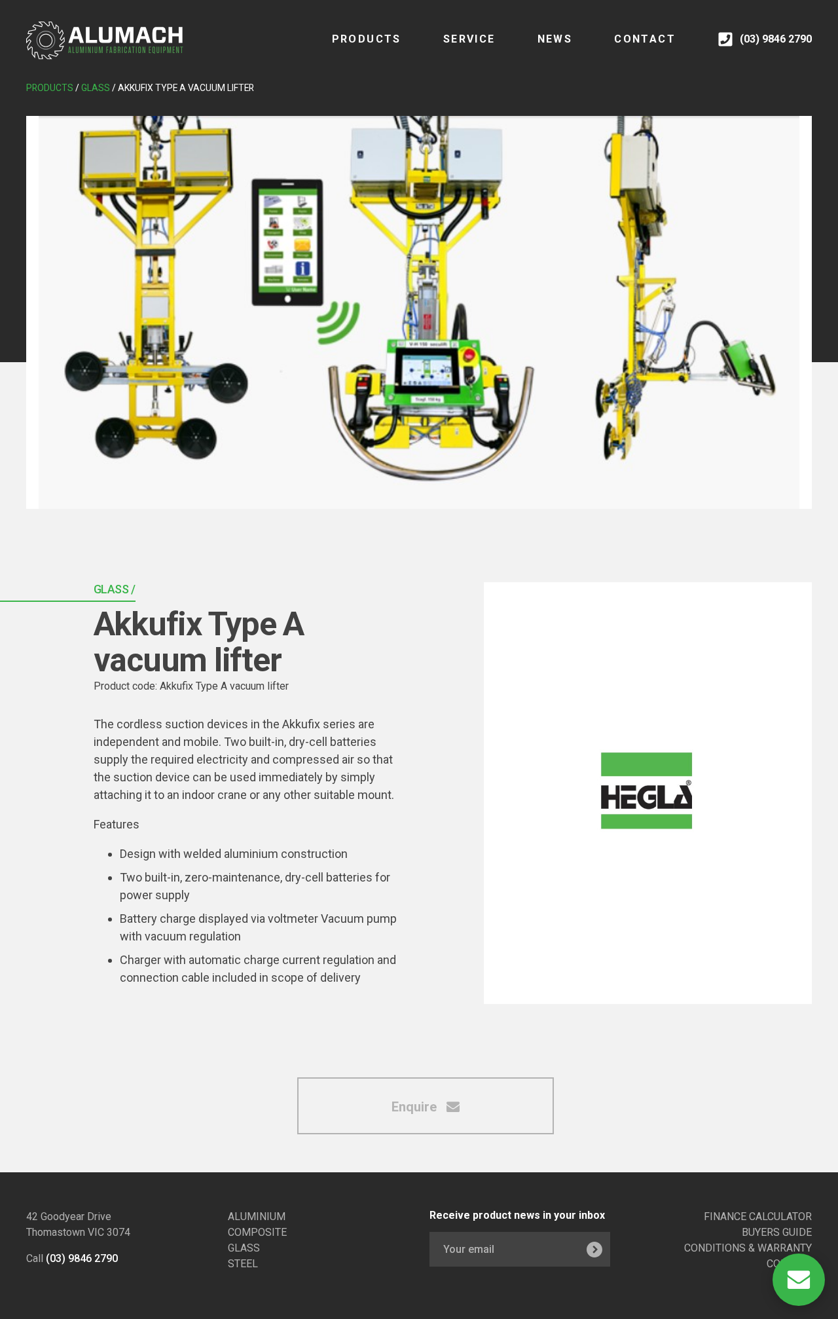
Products (366, 39)
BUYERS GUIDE (777, 1232)
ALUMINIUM (256, 1216)
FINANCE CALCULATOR (758, 1216)
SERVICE (469, 39)
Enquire (416, 1107)
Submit (594, 1249)
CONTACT (645, 39)
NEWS (555, 39)
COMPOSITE (257, 1232)
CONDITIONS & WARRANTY (748, 1248)
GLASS (244, 1248)
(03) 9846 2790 (82, 1258)
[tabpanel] (419, 312)
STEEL (243, 1263)
